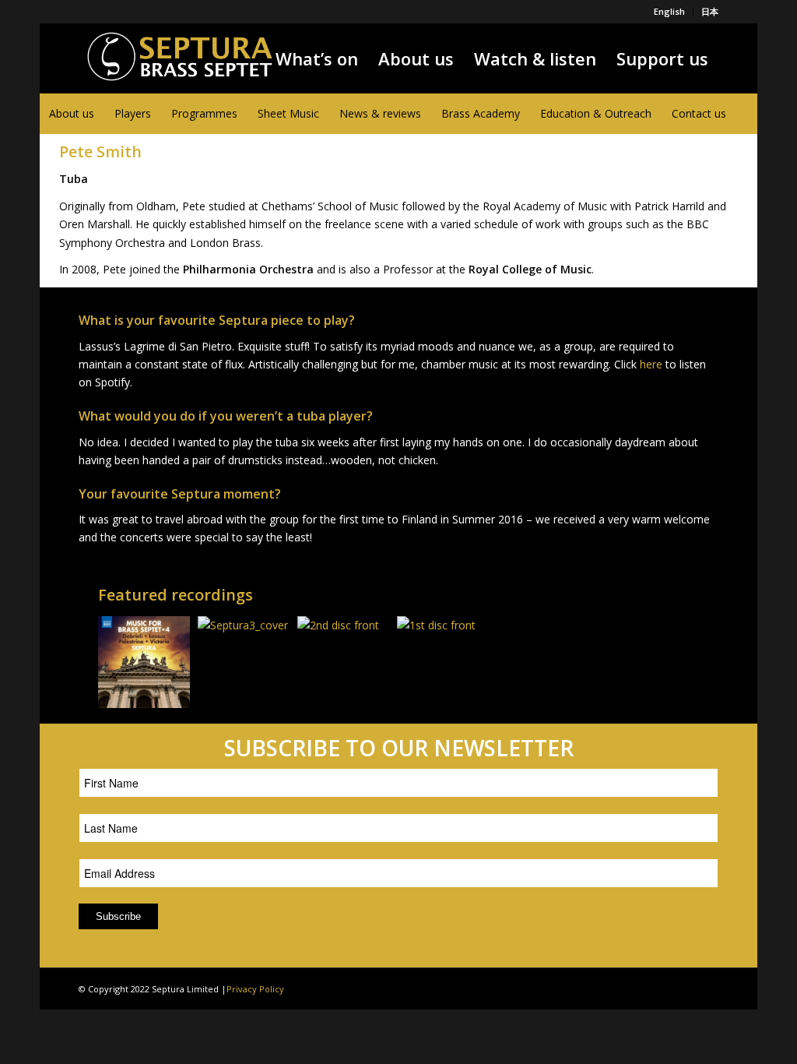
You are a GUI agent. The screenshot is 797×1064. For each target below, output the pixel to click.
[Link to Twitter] (660, 987)
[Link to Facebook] (636, 987)
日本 (709, 11)
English (669, 11)
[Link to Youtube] (683, 987)
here (651, 364)
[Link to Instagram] (706, 987)
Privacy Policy (255, 989)
